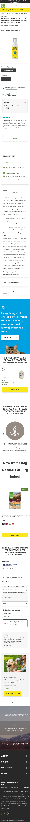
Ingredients (14, 282)
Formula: (4, 66)
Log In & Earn (6, 337)
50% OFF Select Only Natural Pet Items (18, 0)
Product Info (14, 193)
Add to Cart (15, 389)
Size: (2, 75)
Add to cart (15, 535)
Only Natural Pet (9, 820)
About (11, 291)
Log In (7, 108)
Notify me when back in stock (15, 137)
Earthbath (4, 16)
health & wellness (10, 677)
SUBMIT (26, 787)
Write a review (5, 30)
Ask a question (15, 30)
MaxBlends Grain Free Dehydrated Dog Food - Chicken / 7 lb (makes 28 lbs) (15, 515)
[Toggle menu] (27, 5)
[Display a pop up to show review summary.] (14, 383)
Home (2, 13)
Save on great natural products (15, 88)
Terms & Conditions (20, 806)
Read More (9, 693)
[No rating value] (3, 28)
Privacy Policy (5, 808)
